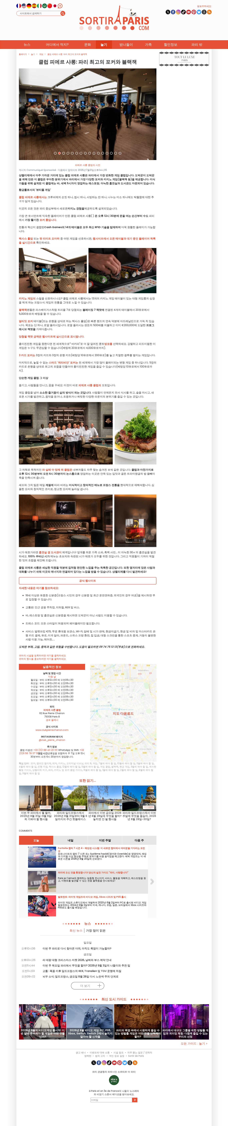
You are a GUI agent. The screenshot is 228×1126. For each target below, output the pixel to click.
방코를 (108, 344)
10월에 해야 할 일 (126, 763)
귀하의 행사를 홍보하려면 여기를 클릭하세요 (42, 659)
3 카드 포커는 (27, 355)
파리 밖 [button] (196, 44)
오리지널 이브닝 (74, 763)
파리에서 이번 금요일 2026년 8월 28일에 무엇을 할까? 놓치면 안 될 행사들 (105, 816)
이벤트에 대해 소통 (100, 1052)
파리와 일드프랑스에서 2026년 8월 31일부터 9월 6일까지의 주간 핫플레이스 (70, 816)
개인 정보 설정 (116, 1056)
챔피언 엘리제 (44, 763)
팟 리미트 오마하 (50, 238)
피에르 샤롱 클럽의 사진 (87, 165)
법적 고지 (100, 1056)
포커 (33, 763)
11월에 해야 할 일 (145, 763)
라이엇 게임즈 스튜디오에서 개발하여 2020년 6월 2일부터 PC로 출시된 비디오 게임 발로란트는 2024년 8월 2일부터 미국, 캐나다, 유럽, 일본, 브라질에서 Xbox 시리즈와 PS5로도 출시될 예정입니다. (102, 905)
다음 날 (52, 676)
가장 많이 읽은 (96, 930)
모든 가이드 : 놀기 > (194, 1043)
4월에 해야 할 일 (28, 766)
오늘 (36, 840)
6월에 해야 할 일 (92, 770)
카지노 (61, 763)
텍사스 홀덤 (55, 766)
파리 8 (88, 763)
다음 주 (139, 840)
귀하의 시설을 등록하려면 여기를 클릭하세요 (42, 655)
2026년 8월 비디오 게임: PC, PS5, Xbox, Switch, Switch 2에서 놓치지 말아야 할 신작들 (90, 1033)
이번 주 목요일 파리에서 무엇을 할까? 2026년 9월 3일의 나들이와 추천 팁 (86, 965)
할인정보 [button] (170, 44)
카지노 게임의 (27, 298)
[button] (24, 114)
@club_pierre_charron (52, 740)
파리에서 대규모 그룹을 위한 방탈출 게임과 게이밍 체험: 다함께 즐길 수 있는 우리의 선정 (185, 1033)
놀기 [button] (103, 44)
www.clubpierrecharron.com (52, 730)
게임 (95, 763)
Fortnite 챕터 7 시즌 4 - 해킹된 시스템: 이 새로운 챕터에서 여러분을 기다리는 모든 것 (101, 849)
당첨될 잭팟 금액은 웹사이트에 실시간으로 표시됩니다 (51, 336)
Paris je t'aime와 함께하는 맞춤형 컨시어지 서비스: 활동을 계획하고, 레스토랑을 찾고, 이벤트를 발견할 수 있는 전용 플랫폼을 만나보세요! (102, 879)
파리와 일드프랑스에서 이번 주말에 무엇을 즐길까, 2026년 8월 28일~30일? (139, 816)
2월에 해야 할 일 (129, 770)
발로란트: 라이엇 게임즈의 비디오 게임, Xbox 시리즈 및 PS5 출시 (92, 897)
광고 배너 (81, 1052)
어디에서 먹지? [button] (57, 44)
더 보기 (85, 986)
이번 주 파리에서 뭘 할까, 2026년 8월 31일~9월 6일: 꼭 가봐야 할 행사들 (36, 816)
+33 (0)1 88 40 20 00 (46, 750)
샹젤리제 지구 (39, 770)
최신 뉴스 (76, 930)
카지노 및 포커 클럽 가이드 (68, 770)
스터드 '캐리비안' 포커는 (63, 362)
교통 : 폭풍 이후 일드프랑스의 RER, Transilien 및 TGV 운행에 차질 (82, 971)
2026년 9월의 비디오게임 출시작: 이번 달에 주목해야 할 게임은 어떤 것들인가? (43, 1033)
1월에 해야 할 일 (110, 770)
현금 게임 (125, 766)
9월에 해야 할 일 (31, 773)
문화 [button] (87, 44)
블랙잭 (114, 766)
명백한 (87, 1056)
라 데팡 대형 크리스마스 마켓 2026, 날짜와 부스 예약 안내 (77, 960)
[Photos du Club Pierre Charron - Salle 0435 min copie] (87, 114)
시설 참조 (118, 1052)
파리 (50, 770)
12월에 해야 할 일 (71, 766)
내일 (70, 840)
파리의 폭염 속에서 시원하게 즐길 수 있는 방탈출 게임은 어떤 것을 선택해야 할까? (138, 1033)
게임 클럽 (105, 766)
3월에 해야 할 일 (139, 766)
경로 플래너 (52, 720)
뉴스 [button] (27, 44)
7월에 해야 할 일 (107, 763)
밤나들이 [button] (126, 44)
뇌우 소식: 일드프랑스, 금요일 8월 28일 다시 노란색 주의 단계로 (81, 976)
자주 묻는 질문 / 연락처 (139, 1052)
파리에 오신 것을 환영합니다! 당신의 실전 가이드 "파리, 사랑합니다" (93, 872)
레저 (54, 763)
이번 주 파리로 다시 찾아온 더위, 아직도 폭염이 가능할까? (77, 948)
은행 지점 (43, 766)
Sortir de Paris (136, 1056)
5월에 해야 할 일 (90, 766)
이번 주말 (105, 840)
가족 (148, 44)
